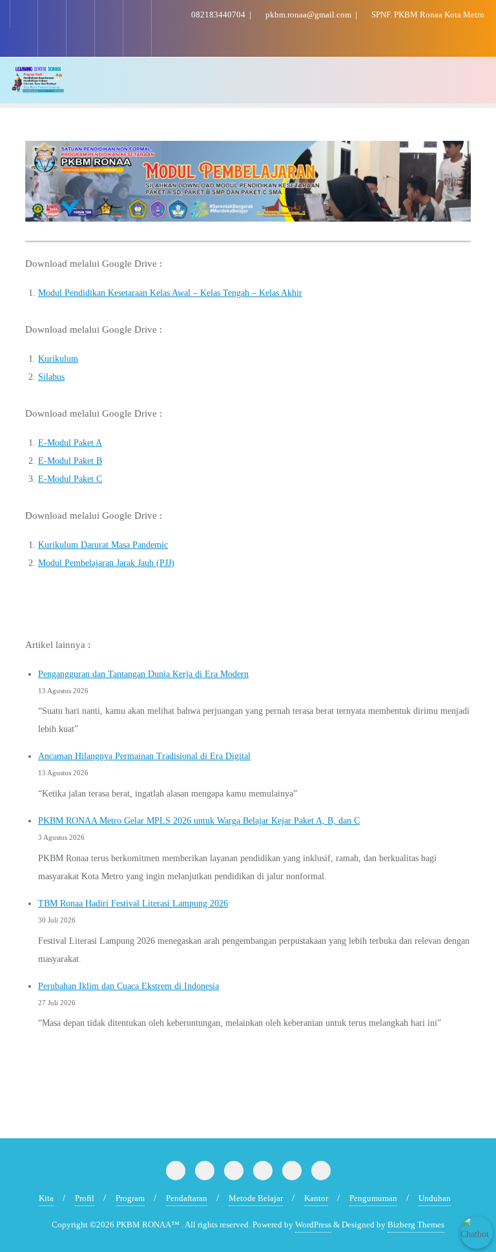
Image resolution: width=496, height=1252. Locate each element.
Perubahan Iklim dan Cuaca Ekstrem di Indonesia (128, 986)
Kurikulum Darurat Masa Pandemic (103, 545)
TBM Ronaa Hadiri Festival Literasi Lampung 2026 (133, 903)
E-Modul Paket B (70, 461)
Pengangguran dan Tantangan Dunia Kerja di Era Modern (143, 674)
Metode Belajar (256, 1198)
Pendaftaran (186, 1198)
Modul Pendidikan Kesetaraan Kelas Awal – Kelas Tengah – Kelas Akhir (170, 293)
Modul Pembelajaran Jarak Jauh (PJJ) (106, 563)
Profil (84, 1198)
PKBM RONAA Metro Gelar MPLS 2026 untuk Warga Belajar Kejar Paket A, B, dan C (199, 821)
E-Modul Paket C (70, 479)
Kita (46, 1198)
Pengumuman (373, 1198)
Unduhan (434, 1198)
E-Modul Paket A (70, 443)
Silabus (51, 377)
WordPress (313, 1224)
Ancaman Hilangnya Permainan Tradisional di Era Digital (144, 756)
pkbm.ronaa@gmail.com (308, 14)
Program (130, 1198)
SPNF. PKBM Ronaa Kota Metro (426, 14)
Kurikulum (58, 359)
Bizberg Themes (416, 1224)
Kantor (316, 1198)
